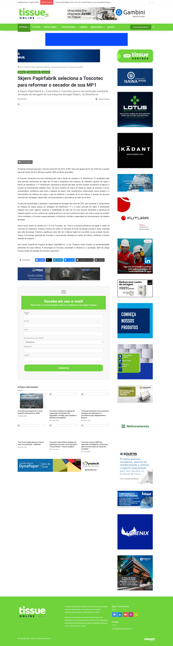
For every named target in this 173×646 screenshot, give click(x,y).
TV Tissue (36, 27)
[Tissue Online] (34, 13)
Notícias (23, 27)
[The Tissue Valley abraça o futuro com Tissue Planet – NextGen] (32, 432)
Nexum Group (97, 27)
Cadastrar (63, 368)
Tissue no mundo (33, 72)
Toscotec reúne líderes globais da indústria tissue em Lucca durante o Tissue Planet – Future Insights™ (63, 444)
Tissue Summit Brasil (140, 27)
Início (21, 67)
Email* (26, 321)
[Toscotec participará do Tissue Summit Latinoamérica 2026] (32, 401)
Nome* (26, 313)
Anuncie (111, 27)
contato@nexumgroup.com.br (122, 629)
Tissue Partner (68, 27)
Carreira (83, 27)
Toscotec (45, 72)
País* (26, 330)
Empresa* (28, 346)
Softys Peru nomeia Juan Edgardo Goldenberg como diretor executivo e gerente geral (83, 2)
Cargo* (26, 355)
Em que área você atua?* (34, 338)
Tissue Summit (50, 27)
